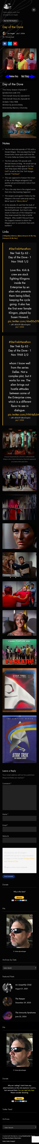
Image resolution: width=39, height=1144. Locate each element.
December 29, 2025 (23, 1002)
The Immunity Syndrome (25, 1012)
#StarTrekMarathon (20, 249)
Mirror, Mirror (22, 201)
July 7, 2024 (19, 327)
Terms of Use (12, 861)
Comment (6, 783)
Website (5, 836)
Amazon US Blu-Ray (29, 235)
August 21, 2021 (21, 988)
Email (5, 825)
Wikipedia (6, 235)
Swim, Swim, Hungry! (8, 1141)
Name (5, 814)
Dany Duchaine (9, 1138)
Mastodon (17, 1138)
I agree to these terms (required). (16, 867)
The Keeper (20, 998)
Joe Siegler (11, 33)
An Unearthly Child (23, 984)
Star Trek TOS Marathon (10, 21)
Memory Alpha (16, 235)
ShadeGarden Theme (28, 1136)
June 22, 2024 (20, 1016)
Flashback (15, 173)
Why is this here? (20, 892)
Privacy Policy (29, 858)
